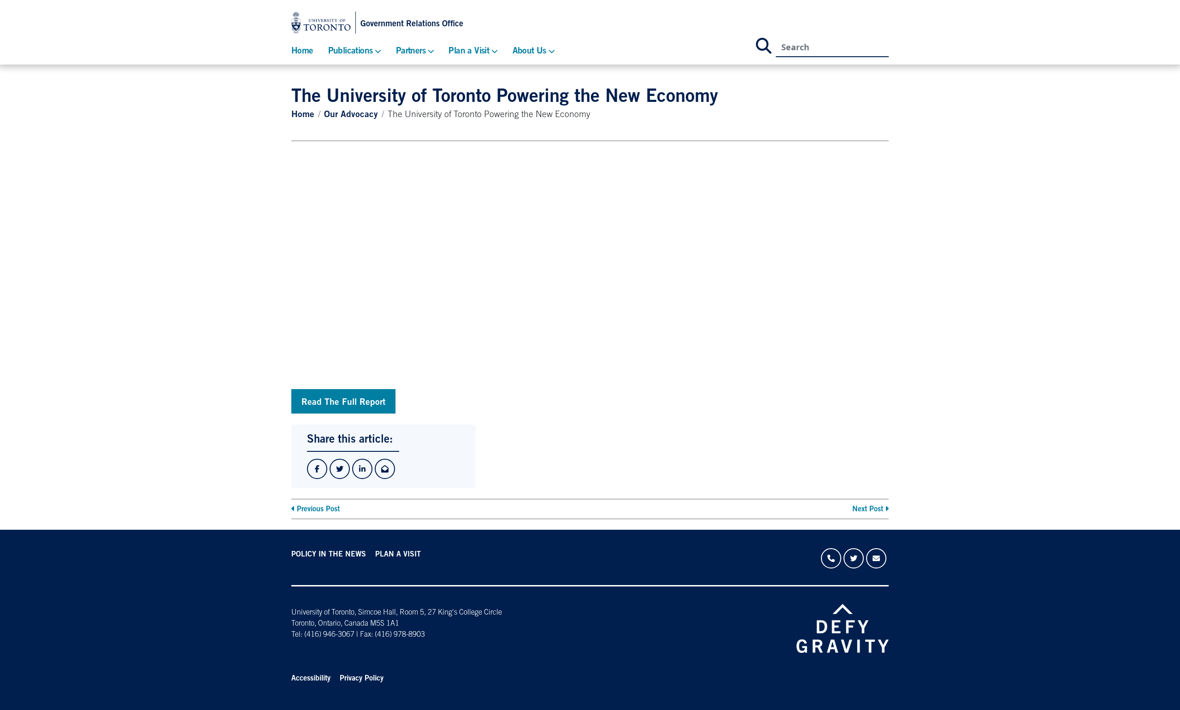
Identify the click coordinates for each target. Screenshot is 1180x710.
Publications (350, 51)
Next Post (867, 509)
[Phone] (831, 558)
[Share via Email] (385, 469)
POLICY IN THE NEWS (328, 554)
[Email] (876, 558)
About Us (529, 51)
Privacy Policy (362, 678)
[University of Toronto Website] (323, 23)
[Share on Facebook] (317, 469)
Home (302, 51)
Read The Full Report (343, 402)
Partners (410, 51)
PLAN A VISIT (398, 554)
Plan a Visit (468, 51)
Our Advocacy (351, 115)
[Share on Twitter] (340, 469)
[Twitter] (854, 558)
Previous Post (318, 509)
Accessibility (310, 678)
